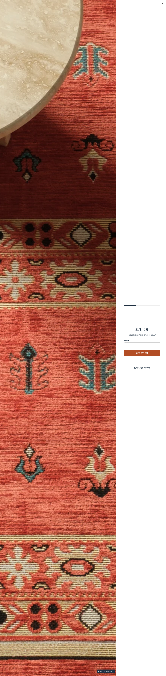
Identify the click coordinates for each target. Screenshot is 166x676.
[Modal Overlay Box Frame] (83, 338)
